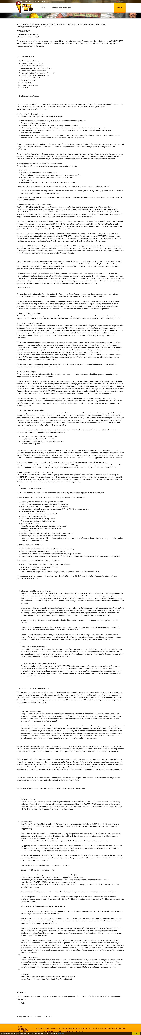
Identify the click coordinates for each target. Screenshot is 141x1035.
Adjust (23, 1003)
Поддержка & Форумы (61, 7)
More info (61, 1033)
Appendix (20, 306)
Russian (121, 1)
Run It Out (122, 1028)
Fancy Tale (115, 1028)
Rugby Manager (41, 1028)
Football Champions (68, 1028)
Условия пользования (54, 1031)
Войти (119, 7)
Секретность (66, 1031)
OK (136, 1033)
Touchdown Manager (54, 1028)
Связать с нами (41, 1031)
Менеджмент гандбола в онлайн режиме (89, 1028)
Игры (43, 7)
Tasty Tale (107, 1028)
